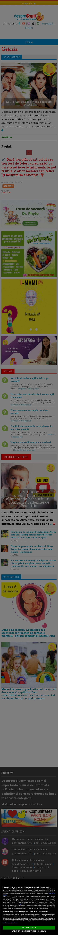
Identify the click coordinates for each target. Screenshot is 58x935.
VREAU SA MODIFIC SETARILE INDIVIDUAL (29, 931)
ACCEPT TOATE (29, 928)
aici (20, 904)
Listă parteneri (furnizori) (10, 922)
